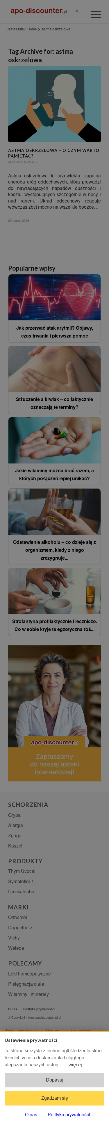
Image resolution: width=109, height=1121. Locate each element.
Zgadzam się (54, 1098)
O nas (31, 1114)
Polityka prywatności (69, 1114)
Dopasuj (54, 1079)
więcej (75, 1064)
